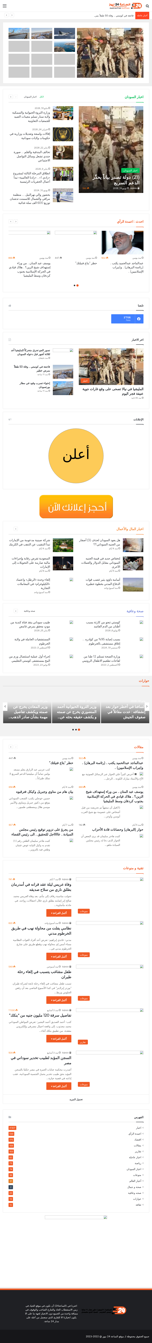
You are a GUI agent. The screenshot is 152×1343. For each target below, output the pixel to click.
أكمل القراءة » (59, 912)
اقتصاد (137, 1139)
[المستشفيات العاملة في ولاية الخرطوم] (71, 639)
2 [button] (74, 285)
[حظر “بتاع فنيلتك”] (76, 242)
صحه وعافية (29, 610)
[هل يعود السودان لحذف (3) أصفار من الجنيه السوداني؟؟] (133, 545)
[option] (122, 253)
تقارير (138, 1151)
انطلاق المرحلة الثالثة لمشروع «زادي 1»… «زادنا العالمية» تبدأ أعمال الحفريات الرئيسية (31, 177)
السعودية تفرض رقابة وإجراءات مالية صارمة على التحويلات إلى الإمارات (31, 562)
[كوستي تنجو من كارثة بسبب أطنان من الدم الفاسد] (141, 622)
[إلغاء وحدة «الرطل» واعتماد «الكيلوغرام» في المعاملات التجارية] (71, 579)
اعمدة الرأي (134, 1133)
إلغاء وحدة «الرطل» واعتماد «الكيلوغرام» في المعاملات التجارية (33, 584)
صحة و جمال (134, 1186)
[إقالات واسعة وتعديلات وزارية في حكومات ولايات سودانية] (63, 134)
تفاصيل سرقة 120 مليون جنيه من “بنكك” (40, 1015)
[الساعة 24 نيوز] (125, 6)
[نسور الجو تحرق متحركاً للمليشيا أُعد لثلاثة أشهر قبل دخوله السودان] (63, 355)
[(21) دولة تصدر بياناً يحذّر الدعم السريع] (111, 149)
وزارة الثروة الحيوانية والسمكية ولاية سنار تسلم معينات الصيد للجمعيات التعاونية (31, 117)
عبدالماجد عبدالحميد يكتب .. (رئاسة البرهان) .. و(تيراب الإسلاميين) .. (126, 267)
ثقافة (138, 1204)
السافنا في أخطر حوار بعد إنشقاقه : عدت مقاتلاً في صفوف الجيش (126, 711)
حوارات (137, 1198)
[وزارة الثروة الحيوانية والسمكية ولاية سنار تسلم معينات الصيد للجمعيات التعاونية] (63, 113)
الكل (41, 96)
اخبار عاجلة (135, 1157)
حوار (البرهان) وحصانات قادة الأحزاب (117, 830)
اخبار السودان (30, 96)
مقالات (137, 1145)
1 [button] (77, 285)
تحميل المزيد (76, 1099)
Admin (133, 188)
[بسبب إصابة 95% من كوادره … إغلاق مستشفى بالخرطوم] (141, 639)
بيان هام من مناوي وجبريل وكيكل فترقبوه (44, 792)
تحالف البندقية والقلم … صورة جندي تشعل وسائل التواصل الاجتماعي (32, 156)
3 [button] (73, 729)
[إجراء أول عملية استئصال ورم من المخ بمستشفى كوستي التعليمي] (71, 656)
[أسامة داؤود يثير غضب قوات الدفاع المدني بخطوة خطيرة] (133, 585)
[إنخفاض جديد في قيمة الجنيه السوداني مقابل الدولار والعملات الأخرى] (133, 563)
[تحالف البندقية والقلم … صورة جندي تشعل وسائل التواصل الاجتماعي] (63, 153)
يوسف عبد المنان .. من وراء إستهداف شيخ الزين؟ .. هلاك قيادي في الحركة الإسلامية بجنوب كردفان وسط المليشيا (114, 796)
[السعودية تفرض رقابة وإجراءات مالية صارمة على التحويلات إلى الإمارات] (63, 563)
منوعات (137, 1175)
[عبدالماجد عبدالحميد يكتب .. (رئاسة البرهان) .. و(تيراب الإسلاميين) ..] (122, 242)
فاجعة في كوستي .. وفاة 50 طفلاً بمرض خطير (109, 15)
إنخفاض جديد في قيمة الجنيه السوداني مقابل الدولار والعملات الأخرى (100, 562)
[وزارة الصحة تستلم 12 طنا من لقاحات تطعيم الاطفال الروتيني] (141, 656)
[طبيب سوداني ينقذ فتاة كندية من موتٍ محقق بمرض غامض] (71, 622)
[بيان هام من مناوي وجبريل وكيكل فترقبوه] (71, 798)
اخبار (138, 1127)
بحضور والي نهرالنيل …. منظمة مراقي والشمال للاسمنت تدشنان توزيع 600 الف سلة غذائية (30, 199)
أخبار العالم (135, 1180)
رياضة (138, 1163)
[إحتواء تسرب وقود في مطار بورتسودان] (63, 388)
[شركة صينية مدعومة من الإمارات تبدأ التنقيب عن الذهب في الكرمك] (63, 545)
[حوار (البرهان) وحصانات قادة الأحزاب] (141, 836)
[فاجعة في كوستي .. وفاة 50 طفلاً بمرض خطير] (63, 372)
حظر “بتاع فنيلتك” (86, 263)
